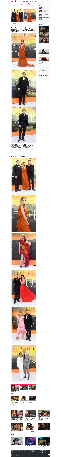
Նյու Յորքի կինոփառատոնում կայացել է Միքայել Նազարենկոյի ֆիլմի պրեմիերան (32, 392)
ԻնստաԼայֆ (23, 1)
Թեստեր (40, 55)
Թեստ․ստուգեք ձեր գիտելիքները (43, 62)
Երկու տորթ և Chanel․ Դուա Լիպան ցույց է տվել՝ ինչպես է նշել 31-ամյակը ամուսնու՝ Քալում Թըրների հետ (16, 419)
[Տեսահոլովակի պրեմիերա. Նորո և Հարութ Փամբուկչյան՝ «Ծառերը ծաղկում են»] (44, 34)
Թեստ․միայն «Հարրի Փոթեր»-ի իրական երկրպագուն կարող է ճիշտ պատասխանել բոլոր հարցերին (44, 66)
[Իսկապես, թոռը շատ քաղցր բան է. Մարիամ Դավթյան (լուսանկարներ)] (24, 398)
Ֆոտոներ (40, 48)
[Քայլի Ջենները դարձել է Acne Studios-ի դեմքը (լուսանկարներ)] (44, 51)
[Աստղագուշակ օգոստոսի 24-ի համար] (40, 18)
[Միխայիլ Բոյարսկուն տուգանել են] (17, 441)
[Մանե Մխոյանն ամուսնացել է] (40, 15)
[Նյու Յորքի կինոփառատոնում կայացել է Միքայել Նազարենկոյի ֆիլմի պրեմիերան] (32, 387)
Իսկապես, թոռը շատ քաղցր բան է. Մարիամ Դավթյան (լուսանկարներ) (24, 402)
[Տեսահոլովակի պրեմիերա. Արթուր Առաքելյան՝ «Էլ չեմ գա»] (44, 29)
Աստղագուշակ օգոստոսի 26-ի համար (30, 445)
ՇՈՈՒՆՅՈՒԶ (19, 1)
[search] (49, 1)
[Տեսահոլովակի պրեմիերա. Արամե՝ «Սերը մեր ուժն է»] (40, 8)
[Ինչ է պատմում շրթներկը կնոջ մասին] (44, 59)
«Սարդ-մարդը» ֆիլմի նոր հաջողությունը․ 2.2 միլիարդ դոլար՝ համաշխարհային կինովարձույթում (30, 418)
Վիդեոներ (35, 1)
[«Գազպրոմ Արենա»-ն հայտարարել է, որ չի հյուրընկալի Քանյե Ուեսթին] (32, 398)
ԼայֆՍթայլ (27, 1)
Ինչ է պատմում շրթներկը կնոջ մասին (43, 60)
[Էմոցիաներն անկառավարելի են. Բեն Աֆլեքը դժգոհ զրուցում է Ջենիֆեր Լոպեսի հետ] (40, 11)
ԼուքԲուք (31, 1)
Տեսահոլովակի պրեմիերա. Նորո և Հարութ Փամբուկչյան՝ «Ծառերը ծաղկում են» (43, 36)
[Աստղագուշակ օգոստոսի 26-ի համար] (30, 441)
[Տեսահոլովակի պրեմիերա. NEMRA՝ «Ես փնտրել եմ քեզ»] (44, 40)
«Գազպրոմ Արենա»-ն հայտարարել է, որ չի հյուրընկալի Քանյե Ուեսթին (32, 402)
